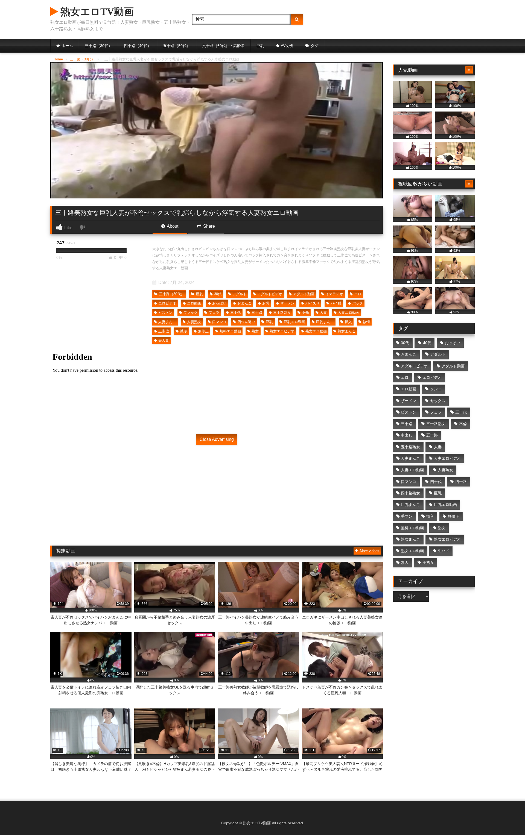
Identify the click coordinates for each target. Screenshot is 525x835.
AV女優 (287, 45)
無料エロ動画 (230, 331)
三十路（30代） (98, 45)
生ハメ (443, 551)
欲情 (366, 322)
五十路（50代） (176, 45)
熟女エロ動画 (316, 331)
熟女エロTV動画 (96, 11)
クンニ (436, 389)
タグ (314, 45)
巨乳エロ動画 (294, 322)
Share (208, 226)
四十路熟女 (410, 493)
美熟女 (428, 562)
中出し (406, 435)
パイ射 (336, 303)
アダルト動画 (303, 294)
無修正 (203, 331)
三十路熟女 (282, 312)
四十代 (436, 481)
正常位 (163, 331)
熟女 (255, 331)
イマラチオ (334, 294)
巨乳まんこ (325, 322)
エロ (357, 294)
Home (58, 59)
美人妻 (163, 340)
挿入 (348, 322)
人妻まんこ (167, 322)
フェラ (214, 312)
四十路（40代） (137, 45)
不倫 (305, 312)
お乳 (265, 303)
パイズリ (312, 303)
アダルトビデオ (269, 294)
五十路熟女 (410, 447)
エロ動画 (194, 303)
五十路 (432, 435)
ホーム (67, 45)
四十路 (461, 481)
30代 (217, 294)
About (172, 226)
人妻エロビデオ (447, 458)
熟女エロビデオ (282, 331)
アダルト (239, 294)
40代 (427, 343)
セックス (437, 401)
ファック (190, 312)
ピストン (165, 312)
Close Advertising (217, 439)
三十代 (235, 312)
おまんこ (244, 303)
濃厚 (183, 331)
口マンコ (219, 322)
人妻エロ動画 (348, 312)
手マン (406, 516)
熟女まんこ (346, 331)
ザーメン (287, 303)
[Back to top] (508, 818)
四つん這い (246, 322)
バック (357, 303)
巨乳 (260, 45)
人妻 (323, 312)
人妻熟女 (194, 322)
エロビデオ (167, 303)
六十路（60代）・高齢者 (223, 45)
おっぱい (219, 303)
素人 (405, 562)
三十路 (257, 312)
